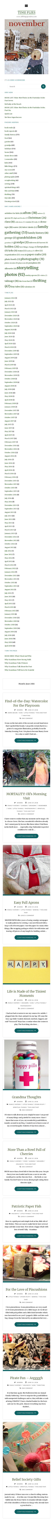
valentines (29, 287)
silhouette (10, 268)
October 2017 (10, 417)
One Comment (27, 718)
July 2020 (8, 333)
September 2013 (11, 509)
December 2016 (11, 445)
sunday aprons (32, 275)
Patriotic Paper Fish (26, 1206)
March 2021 (9, 309)
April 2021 (8, 305)
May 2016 (8, 467)
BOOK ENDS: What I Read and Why (18, 656)
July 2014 (8, 498)
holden (12, 246)
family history (10, 135)
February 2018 (10, 403)
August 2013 (9, 512)
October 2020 (10, 323)
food (6, 138)
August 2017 (9, 421)
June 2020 (8, 337)
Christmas (37, 217)
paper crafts (36, 254)
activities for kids (14, 213)
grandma (9, 243)
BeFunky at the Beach (13, 104)
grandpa (8, 145)
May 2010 (8, 642)
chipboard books (20, 218)
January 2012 (10, 572)
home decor (9, 156)
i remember (9, 159)
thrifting (8, 194)
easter (17, 227)
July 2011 (8, 593)
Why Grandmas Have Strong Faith (18, 660)
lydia (12, 250)
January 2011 (10, 614)
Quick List (8, 114)
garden (7, 142)
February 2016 (10, 477)
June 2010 (8, 639)
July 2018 (8, 389)
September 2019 (11, 354)
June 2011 (8, 596)
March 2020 (9, 347)
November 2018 (11, 375)
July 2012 (8, 551)
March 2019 (9, 365)
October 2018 (10, 379)
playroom (23, 263)
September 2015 (11, 491)
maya (22, 251)
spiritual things (10, 187)
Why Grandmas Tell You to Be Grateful (19, 670)
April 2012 (8, 561)
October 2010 (10, 625)
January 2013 (10, 533)
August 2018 (9, 386)
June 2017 (8, 428)
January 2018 (10, 407)
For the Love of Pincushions (26, 1289)
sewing (7, 184)
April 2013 (8, 526)
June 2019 (8, 361)
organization (12, 254)
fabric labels (29, 227)
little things (9, 166)
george (11, 237)
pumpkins (34, 263)
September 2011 (11, 586)
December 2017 (10, 410)
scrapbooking (10, 180)
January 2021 (10, 312)
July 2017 (8, 424)
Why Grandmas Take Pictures (16, 663)
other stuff (9, 173)
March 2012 (9, 565)
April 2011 (8, 603)
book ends (9, 128)
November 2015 (11, 484)
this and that (9, 191)
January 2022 (10, 298)
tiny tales (8, 198)
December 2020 (11, 316)
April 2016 (8, 470)
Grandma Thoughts (26, 1097)
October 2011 (10, 582)
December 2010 (11, 618)
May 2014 (8, 502)
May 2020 (8, 340)
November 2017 (11, 414)
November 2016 (11, 449)
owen (23, 255)
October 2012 (10, 544)
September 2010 (11, 628)
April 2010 (8, 646)
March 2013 (9, 530)
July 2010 (8, 635)
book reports (10, 131)
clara (10, 221)
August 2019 (9, 358)
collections (20, 222)
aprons (9, 218)
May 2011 (8, 600)
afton (30, 213)
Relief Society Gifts (26, 1479)
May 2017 (8, 431)
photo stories (11, 263)
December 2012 (11, 537)
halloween (34, 243)
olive (39, 251)
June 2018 (8, 393)
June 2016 (8, 463)
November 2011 (11, 579)
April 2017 (8, 435)
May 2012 (8, 558)
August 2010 (9, 632)
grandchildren (29, 237)
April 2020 (8, 344)
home (7, 152)
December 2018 (11, 372)
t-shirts (43, 275)
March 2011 (9, 607)
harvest (43, 243)
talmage (12, 281)
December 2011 (10, 575)
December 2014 (11, 495)
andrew (41, 213)
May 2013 (8, 523)
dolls (37, 222)
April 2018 (8, 400)
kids (6, 163)
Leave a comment (27, 814)
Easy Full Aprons (26, 903)
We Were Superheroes (13, 117)
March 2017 (9, 438)
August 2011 (9, 589)
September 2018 (11, 382)
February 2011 (10, 611)
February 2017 (10, 442)
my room (8, 170)
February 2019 (10, 368)
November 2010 (11, 621)
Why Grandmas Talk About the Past (18, 667)
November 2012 (11, 540)
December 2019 (11, 351)
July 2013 (8, 516)
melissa (30, 251)
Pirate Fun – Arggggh (26, 1378)
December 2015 (11, 481)
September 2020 (11, 326)
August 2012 (9, 547)
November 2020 (11, 319)
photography (10, 177)
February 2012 (10, 568)
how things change (28, 247)
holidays (8, 149)
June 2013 (8, 519)
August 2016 (9, 456)
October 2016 (10, 452)
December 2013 (11, 505)
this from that (25, 281)
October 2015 (10, 488)
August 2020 (9, 330)
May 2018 (8, 396)
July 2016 (8, 459)
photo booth (12, 259)
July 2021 (8, 301)
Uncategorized (10, 201)
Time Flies (26, 13)
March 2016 (9, 474)
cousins (29, 222)
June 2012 (8, 554)
